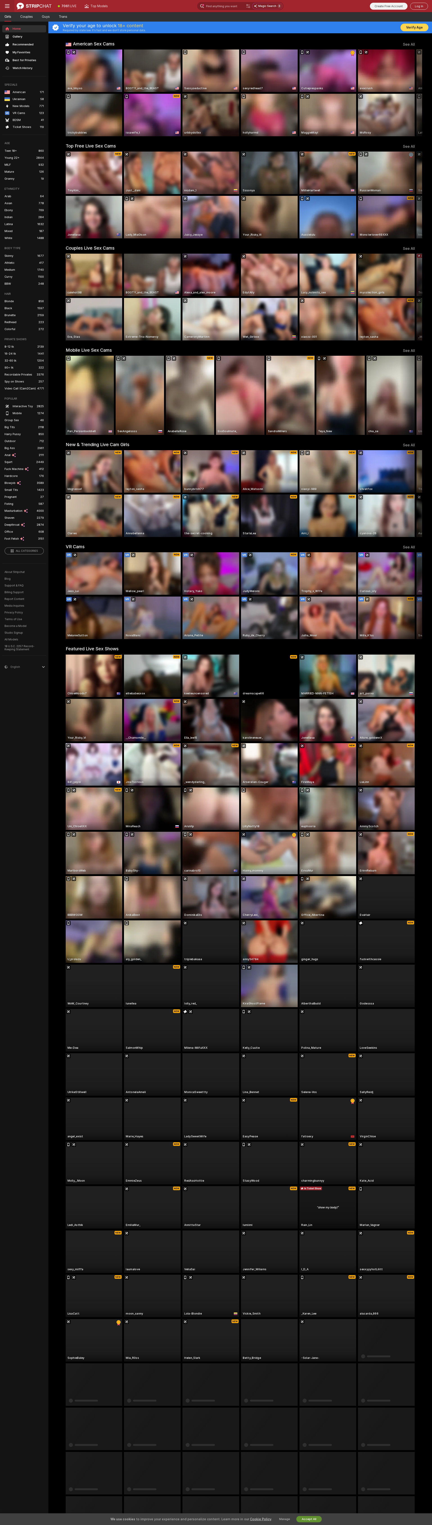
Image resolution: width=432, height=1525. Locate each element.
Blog (7, 578)
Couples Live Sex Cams (90, 248)
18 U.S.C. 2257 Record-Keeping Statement (19, 648)
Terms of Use (13, 619)
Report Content (14, 599)
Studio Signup (13, 632)
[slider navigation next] (411, 92)
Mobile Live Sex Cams (89, 350)
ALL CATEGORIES (27, 550)
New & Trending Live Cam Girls (97, 444)
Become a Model (15, 626)
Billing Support (14, 592)
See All (409, 44)
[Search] (248, 6)
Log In (419, 6)
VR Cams (75, 546)
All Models (11, 639)
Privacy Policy (13, 612)
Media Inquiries (14, 605)
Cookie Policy (260, 1519)
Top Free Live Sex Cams (91, 146)
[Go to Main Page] (34, 6)
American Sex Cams (94, 44)
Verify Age (414, 27)
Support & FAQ (14, 585)
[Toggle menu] (7, 6)
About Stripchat (14, 572)
